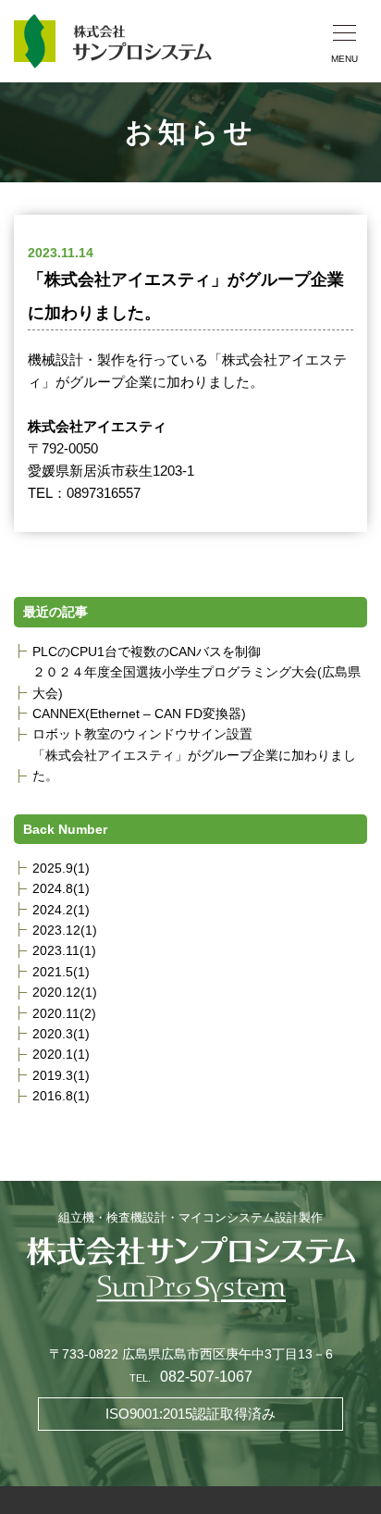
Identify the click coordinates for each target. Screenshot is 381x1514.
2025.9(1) (61, 868)
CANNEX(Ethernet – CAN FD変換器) (139, 713)
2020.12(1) (64, 992)
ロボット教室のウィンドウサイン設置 (142, 733)
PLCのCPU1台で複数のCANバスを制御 (146, 651)
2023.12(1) (64, 930)
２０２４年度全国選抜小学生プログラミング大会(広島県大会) (196, 682)
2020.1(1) (61, 1054)
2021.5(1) (61, 971)
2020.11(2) (64, 1013)
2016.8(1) (61, 1095)
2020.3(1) (61, 1033)
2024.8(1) (61, 888)
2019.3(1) (61, 1075)
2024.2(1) (61, 909)
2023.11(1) (64, 950)
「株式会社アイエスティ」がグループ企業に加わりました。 (194, 765)
